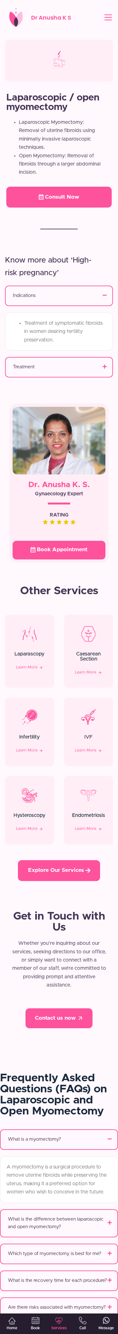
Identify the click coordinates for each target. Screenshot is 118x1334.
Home (12, 1328)
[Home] (12, 1320)
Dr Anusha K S (51, 17)
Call (82, 1328)
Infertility (29, 736)
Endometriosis (88, 815)
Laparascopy (29, 653)
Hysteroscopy (29, 815)
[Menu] (108, 17)
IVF (88, 736)
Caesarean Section (88, 656)
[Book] (35, 1320)
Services (59, 1328)
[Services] (59, 1320)
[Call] (83, 1320)
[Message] (106, 1320)
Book (35, 1328)
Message (106, 1328)
